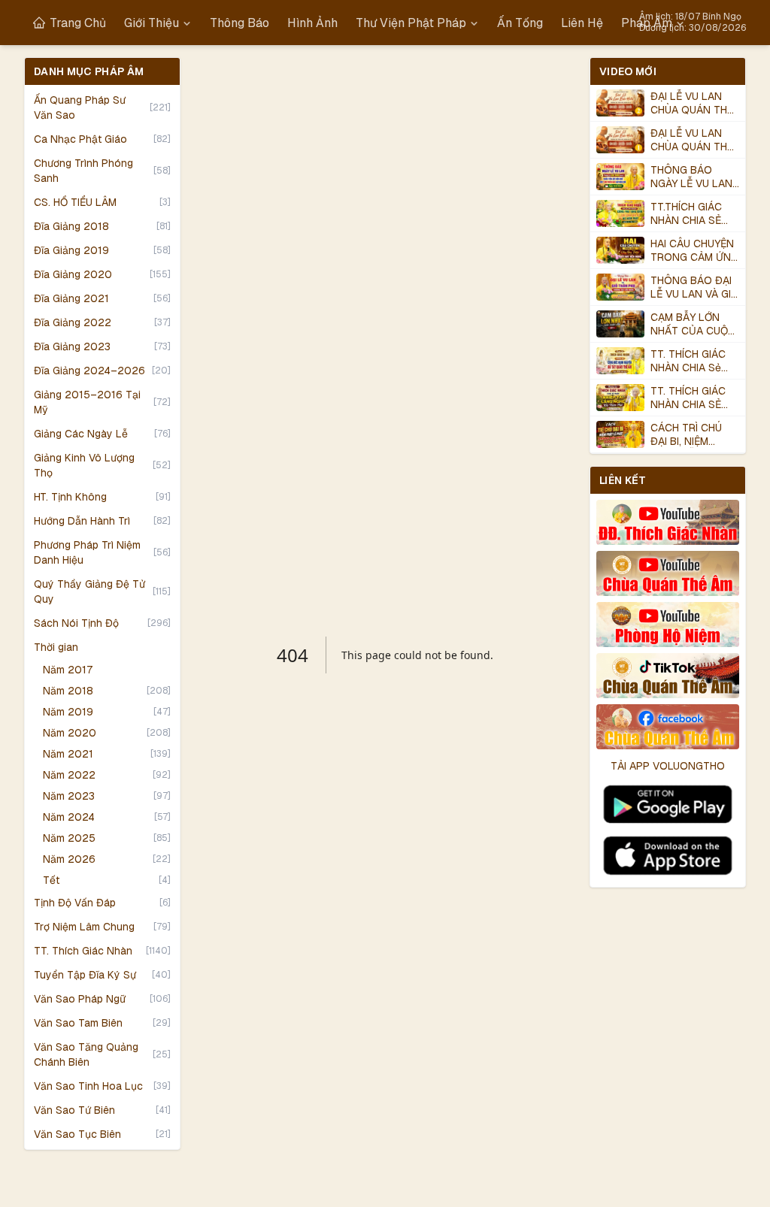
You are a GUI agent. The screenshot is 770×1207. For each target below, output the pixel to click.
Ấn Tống (520, 23)
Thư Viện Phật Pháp (411, 23)
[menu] (359, 23)
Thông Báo (239, 23)
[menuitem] (69, 23)
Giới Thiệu (151, 23)
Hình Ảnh (312, 23)
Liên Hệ (582, 23)
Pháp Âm (646, 23)
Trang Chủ (78, 23)
